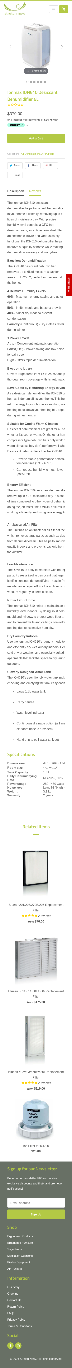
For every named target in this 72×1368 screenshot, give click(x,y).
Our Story (13, 1287)
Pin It (52, 165)
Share (34, 165)
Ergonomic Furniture (20, 1242)
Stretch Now (27, 1358)
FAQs (11, 1313)
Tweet (17, 165)
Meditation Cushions (20, 1255)
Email (17, 175)
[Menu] (53, 9)
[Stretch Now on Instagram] (18, 1345)
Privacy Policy (16, 1319)
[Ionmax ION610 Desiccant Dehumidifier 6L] (27, 82)
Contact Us (14, 1300)
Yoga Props (14, 1249)
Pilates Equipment (18, 1262)
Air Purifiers (47, 153)
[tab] (15, 192)
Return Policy (15, 1306)
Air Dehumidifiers (30, 153)
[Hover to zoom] (36, 46)
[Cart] (63, 9)
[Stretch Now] (15, 9)
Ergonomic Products (20, 1236)
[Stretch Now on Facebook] (10, 1345)
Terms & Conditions (19, 1326)
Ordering (12, 1293)
